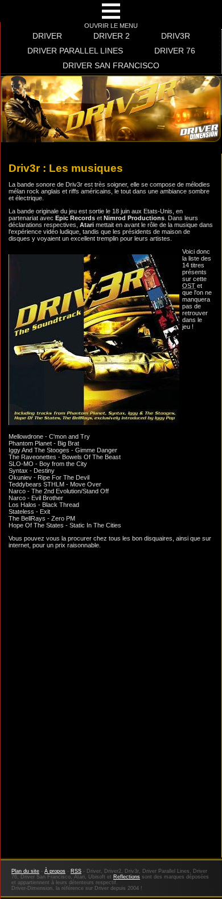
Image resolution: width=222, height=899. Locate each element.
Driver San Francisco (111, 65)
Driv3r (175, 35)
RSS (76, 871)
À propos (54, 871)
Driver (47, 35)
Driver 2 (111, 35)
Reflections (126, 877)
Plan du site (25, 871)
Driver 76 (174, 50)
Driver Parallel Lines (75, 50)
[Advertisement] (111, 737)
